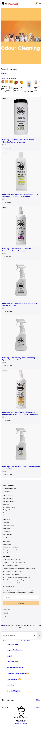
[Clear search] (35, 635)
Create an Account (21, 723)
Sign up (21, 603)
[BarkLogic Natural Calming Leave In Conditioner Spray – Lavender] (21, 226)
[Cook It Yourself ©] (16, 85)
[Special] (21, 84)
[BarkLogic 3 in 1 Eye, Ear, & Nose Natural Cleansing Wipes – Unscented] (21, 117)
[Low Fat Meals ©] (7, 83)
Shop (3, 73)
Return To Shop (21, 721)
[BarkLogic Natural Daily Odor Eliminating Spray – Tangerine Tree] (21, 335)
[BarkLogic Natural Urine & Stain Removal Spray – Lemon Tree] (21, 444)
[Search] (32, 3)
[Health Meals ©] (11, 83)
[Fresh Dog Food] (3, 83)
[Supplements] (29, 88)
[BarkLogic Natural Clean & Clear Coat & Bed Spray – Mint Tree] (21, 280)
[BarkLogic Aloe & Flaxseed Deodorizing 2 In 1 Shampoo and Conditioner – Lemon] (21, 171)
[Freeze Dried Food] (36, 84)
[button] (21, 311)
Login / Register (14, 691)
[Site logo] (9, 6)
